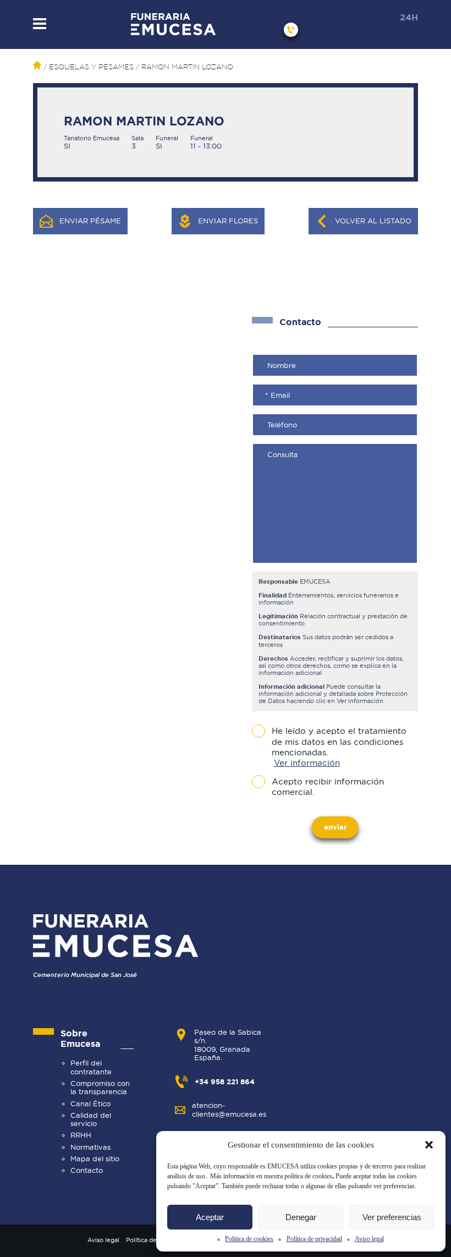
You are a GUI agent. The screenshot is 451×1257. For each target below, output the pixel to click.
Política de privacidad (314, 1239)
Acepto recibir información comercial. (328, 787)
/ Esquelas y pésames (87, 66)
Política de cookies (249, 1239)
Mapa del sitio (94, 1158)
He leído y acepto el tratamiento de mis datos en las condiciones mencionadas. (339, 747)
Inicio (37, 65)
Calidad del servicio (90, 1119)
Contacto (86, 1170)
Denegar (300, 1217)
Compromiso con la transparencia (100, 1087)
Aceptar (210, 1217)
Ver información (307, 763)
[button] (429, 1144)
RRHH (80, 1135)
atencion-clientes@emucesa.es (229, 1109)
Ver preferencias (391, 1217)
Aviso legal (369, 1239)
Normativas (90, 1147)
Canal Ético (90, 1103)
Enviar (335, 827)
